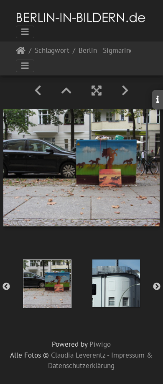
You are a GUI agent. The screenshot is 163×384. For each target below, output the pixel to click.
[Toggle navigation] (25, 32)
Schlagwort (52, 51)
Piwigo (100, 344)
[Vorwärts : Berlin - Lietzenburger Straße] (125, 90)
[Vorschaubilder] (66, 90)
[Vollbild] (97, 90)
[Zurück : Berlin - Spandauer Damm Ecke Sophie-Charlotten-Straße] (37, 90)
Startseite (20, 52)
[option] (47, 283)
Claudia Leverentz (78, 355)
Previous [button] (6, 287)
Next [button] (157, 287)
